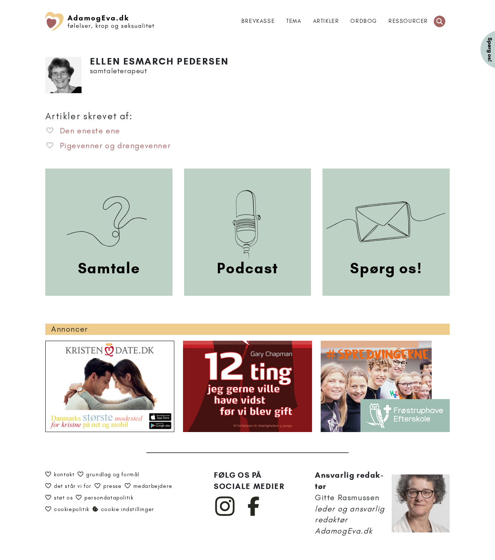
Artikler (326, 21)
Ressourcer (408, 21)
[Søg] (439, 21)
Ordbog (363, 21)
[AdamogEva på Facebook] (253, 514)
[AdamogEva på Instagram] (225, 514)
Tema (293, 21)
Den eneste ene (90, 131)
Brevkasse (258, 21)
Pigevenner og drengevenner (115, 145)
